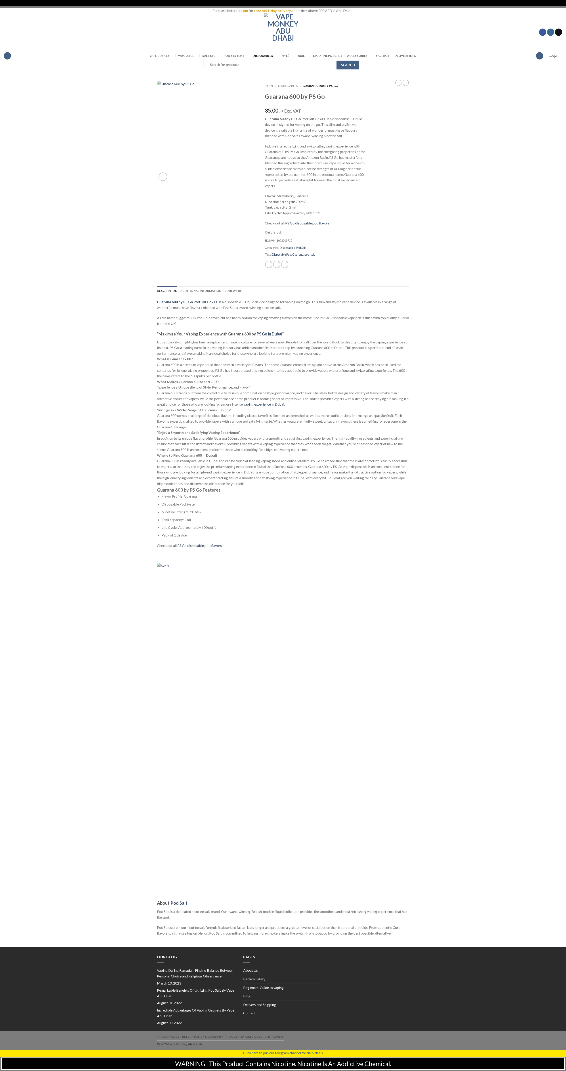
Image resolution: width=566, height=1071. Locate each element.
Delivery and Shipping (259, 1004)
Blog (246, 996)
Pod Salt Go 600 (187, 302)
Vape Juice (186, 55)
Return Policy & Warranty (202, 1036)
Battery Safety (254, 979)
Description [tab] (167, 291)
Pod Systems (234, 55)
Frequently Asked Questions (248, 1036)
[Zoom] (163, 176)
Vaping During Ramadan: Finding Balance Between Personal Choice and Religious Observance (195, 973)
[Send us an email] (558, 32)
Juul (301, 55)
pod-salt (309, 254)
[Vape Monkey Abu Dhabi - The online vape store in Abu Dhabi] (283, 32)
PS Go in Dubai (269, 333)
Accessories (357, 55)
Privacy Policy (168, 1036)
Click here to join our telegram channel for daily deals (283, 1053)
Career (278, 1036)
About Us (250, 970)
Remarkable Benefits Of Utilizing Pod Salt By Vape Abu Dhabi (195, 993)
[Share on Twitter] (276, 264)
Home (269, 86)
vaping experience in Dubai (263, 404)
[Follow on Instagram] (550, 32)
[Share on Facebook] (268, 264)
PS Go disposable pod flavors (307, 223)
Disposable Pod (281, 254)
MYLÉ (285, 55)
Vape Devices (160, 55)
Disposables (263, 55)
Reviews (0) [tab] (232, 291)
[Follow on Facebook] (542, 32)
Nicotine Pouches (327, 55)
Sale (383, 55)
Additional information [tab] (201, 291)
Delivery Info (405, 55)
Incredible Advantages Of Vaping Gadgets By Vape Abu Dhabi (195, 1013)
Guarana (297, 254)
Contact (249, 1013)
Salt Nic (208, 55)
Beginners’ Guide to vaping (263, 987)
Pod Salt (301, 247)
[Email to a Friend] (284, 264)
